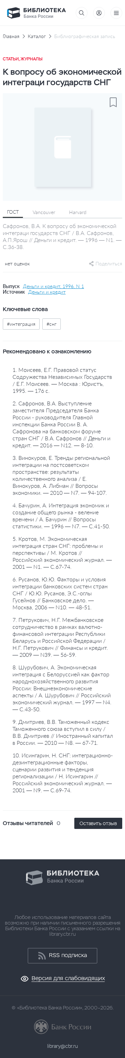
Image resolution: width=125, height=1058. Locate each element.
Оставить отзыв (98, 823)
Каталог (37, 36)
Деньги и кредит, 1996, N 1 (53, 286)
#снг (52, 324)
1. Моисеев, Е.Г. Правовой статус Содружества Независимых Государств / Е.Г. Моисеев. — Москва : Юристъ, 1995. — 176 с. (62, 380)
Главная (11, 36)
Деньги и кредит (47, 292)
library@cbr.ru (62, 1046)
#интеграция (21, 324)
